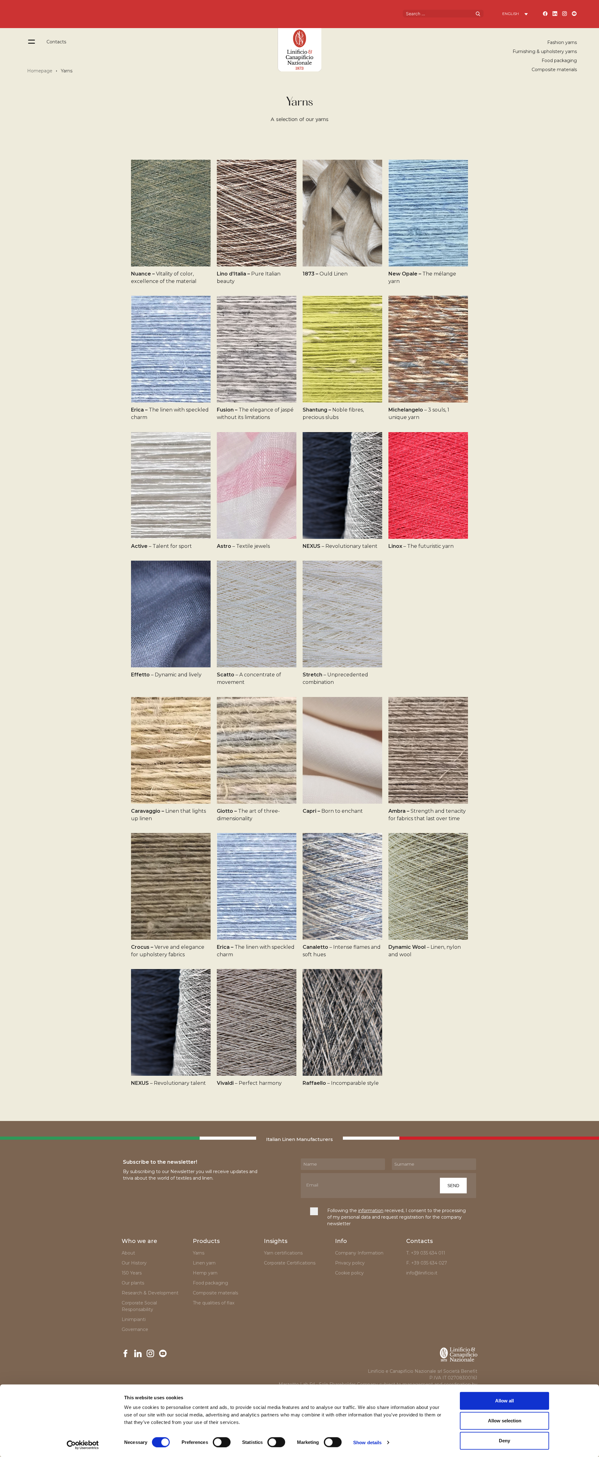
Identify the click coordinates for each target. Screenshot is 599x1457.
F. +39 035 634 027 (426, 1263)
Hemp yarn (205, 1273)
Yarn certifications (283, 1253)
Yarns (198, 1253)
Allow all (504, 1400)
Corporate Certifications (289, 1263)
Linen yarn (204, 1263)
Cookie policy (349, 1273)
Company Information (359, 1253)
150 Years (132, 1273)
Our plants (133, 1283)
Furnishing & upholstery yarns (545, 51)
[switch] (222, 1442)
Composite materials (554, 69)
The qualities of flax (213, 1303)
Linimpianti (134, 1319)
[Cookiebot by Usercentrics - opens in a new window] (83, 1445)
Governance (135, 1329)
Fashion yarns (562, 42)
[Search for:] (443, 13)
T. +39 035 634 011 (425, 1253)
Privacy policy (350, 1263)
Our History (134, 1263)
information (370, 1210)
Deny (504, 1440)
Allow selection (504, 1420)
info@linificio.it (421, 1273)
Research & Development (150, 1293)
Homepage (39, 71)
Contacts (56, 42)
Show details (367, 1442)
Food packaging (559, 60)
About (128, 1253)
